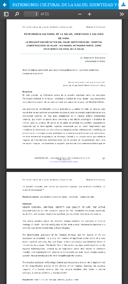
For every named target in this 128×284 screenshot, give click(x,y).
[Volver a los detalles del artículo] (4, 4)
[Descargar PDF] (123, 4)
